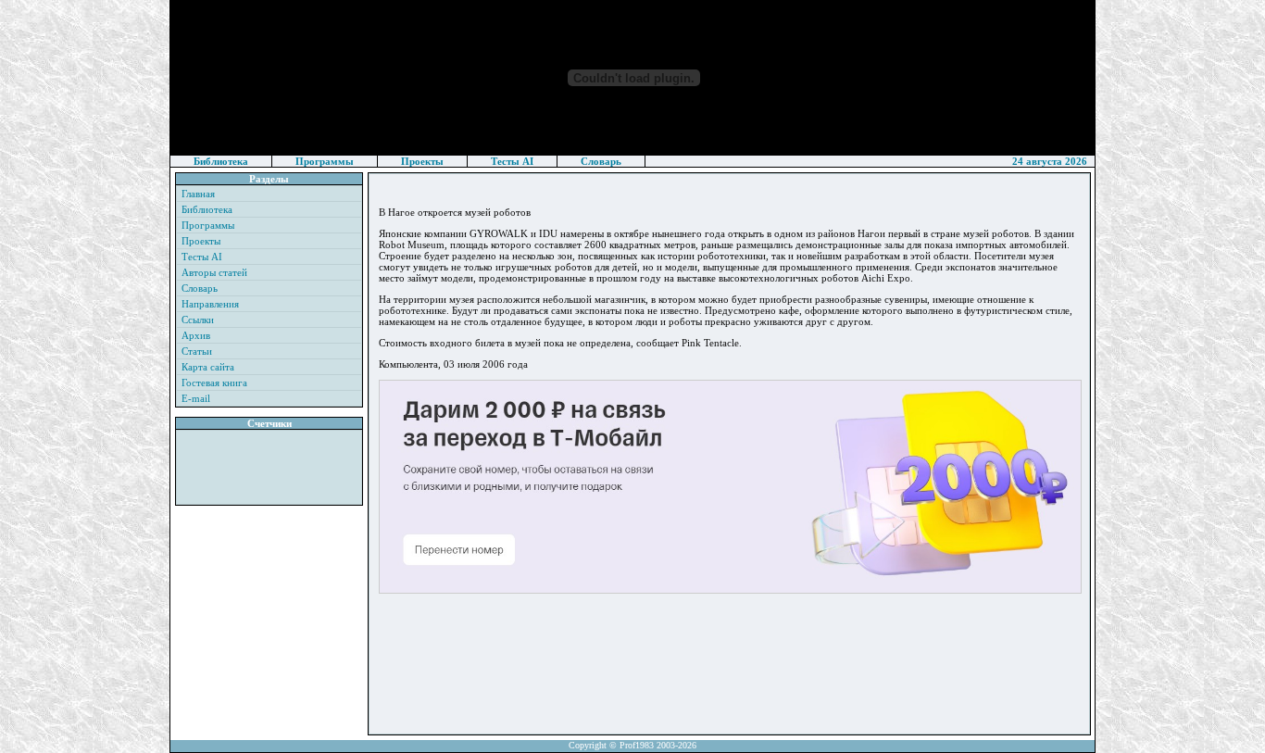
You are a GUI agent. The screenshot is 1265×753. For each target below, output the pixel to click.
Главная (198, 193)
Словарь (601, 161)
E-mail (196, 398)
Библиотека (221, 161)
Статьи (197, 351)
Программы (324, 161)
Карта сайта (208, 366)
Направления (210, 303)
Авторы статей (214, 272)
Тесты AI (512, 161)
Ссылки (198, 319)
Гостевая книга (214, 382)
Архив (196, 335)
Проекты (422, 161)
